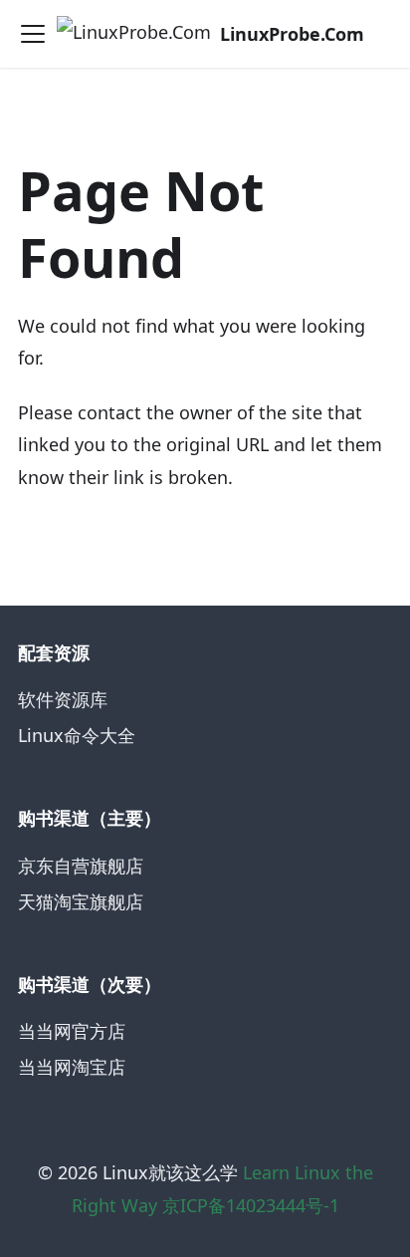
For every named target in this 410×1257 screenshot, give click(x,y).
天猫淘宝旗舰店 (80, 901)
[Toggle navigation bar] (33, 34)
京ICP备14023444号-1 (250, 1205)
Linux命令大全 (76, 735)
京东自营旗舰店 (80, 866)
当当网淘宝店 (71, 1067)
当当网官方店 (71, 1031)
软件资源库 (62, 699)
